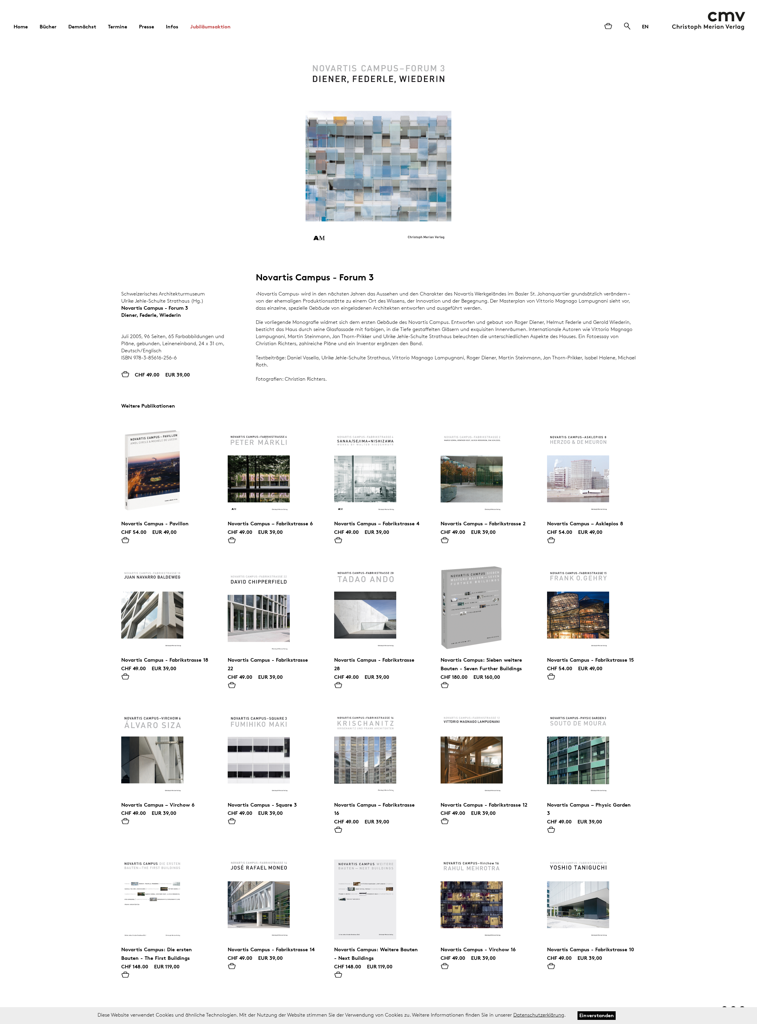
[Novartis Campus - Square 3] (272, 750)
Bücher (48, 26)
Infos (172, 26)
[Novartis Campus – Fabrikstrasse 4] (378, 469)
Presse (146, 26)
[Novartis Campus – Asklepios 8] (591, 469)
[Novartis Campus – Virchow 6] (165, 750)
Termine (117, 26)
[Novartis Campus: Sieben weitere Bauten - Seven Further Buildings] (485, 605)
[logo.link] (708, 21)
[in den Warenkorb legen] (125, 541)
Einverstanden (596, 1015)
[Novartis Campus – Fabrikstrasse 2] (485, 469)
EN (645, 26)
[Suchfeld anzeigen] (627, 26)
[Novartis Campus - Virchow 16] (485, 895)
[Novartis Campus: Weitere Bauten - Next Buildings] (378, 895)
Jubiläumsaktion (210, 26)
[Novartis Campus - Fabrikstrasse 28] (378, 605)
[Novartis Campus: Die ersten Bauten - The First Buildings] (165, 895)
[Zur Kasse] (608, 26)
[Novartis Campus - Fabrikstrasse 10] (591, 895)
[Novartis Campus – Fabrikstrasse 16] (378, 750)
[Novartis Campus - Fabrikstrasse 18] (165, 605)
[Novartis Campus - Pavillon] (165, 469)
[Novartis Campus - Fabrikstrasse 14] (272, 895)
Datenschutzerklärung (538, 1015)
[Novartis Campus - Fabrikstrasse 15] (591, 605)
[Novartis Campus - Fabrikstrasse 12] (485, 750)
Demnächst (82, 26)
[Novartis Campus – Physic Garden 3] (591, 750)
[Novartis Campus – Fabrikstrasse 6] (272, 469)
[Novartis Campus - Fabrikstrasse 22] (272, 605)
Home (21, 26)
